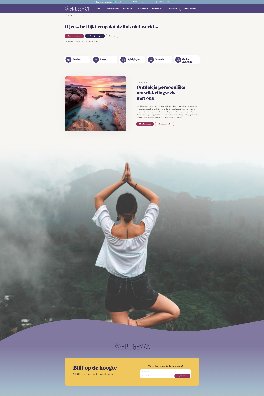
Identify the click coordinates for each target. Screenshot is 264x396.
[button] (142, 8)
